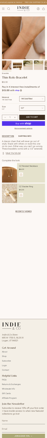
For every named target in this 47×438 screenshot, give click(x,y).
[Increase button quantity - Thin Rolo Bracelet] (15, 117)
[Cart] (43, 9)
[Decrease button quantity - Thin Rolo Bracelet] (5, 117)
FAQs (4, 380)
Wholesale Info (8, 389)
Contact (5, 370)
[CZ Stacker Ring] (9, 193)
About (4, 352)
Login (4, 365)
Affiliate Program (9, 398)
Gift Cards (6, 393)
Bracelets (5, 73)
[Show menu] (3, 9)
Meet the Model (13, 153)
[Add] (21, 174)
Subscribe (6, 361)
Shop (4, 356)
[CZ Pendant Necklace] (9, 173)
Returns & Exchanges (11, 384)
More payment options (23, 128)
